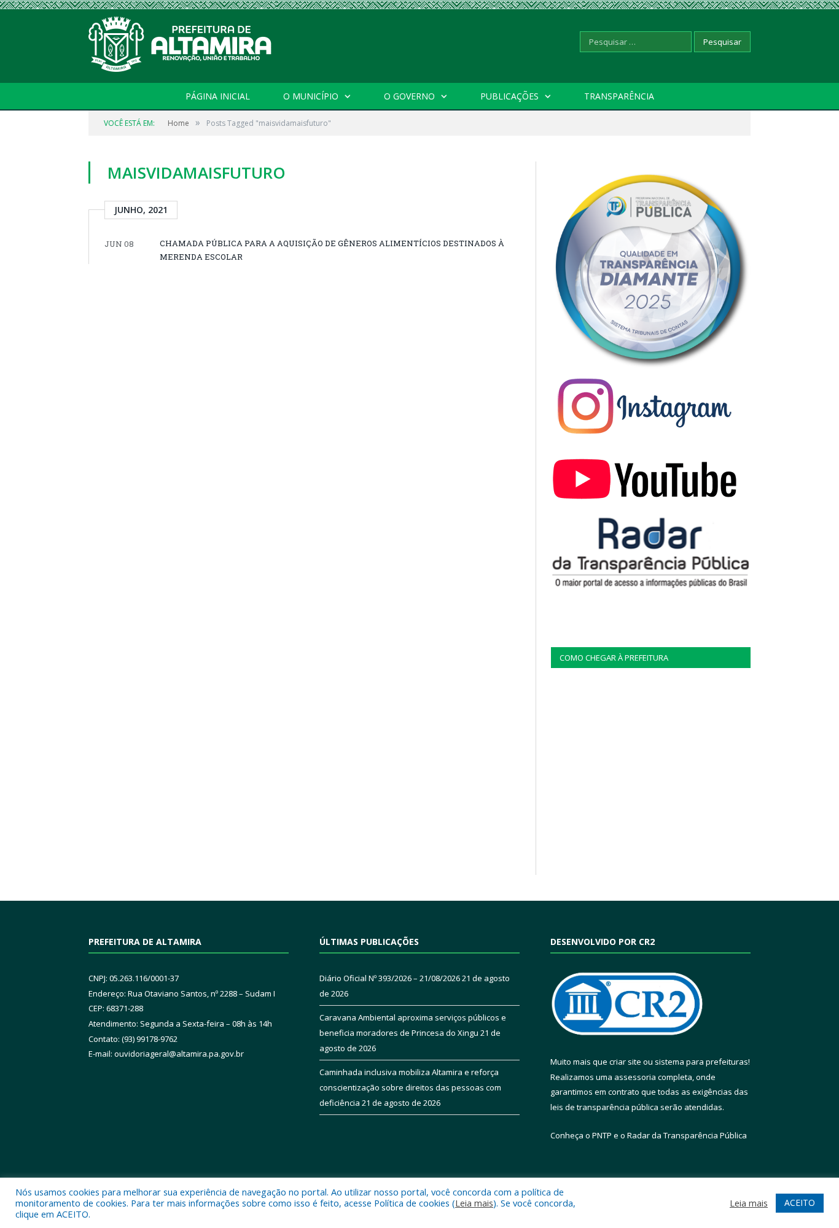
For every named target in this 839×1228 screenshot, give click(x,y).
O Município (310, 96)
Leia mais (474, 1202)
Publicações (509, 96)
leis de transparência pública (604, 1107)
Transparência (619, 96)
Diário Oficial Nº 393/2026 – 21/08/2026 (389, 978)
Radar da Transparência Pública (687, 1135)
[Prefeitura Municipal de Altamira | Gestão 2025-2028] (180, 41)
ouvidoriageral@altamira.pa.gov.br (179, 1053)
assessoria (635, 1076)
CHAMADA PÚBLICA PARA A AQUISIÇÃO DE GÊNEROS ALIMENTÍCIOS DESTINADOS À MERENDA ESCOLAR (332, 250)
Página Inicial (217, 96)
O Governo (409, 96)
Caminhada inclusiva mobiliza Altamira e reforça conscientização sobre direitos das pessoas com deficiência (410, 1087)
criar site (625, 1061)
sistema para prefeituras (701, 1061)
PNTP (602, 1135)
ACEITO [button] (799, 1202)
